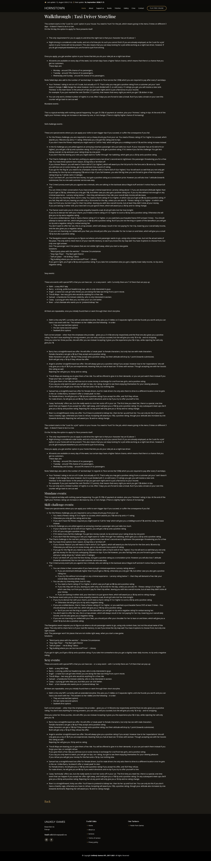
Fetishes (118, 8)
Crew (133, 8)
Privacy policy (93, 842)
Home (83, 8)
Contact (141, 8)
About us (91, 829)
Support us (100, 8)
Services (91, 834)
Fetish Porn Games (137, 825)
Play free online (157, 8)
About (91, 8)
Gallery (126, 8)
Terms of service (94, 838)
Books (109, 8)
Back (48, 801)
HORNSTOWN (55, 8)
